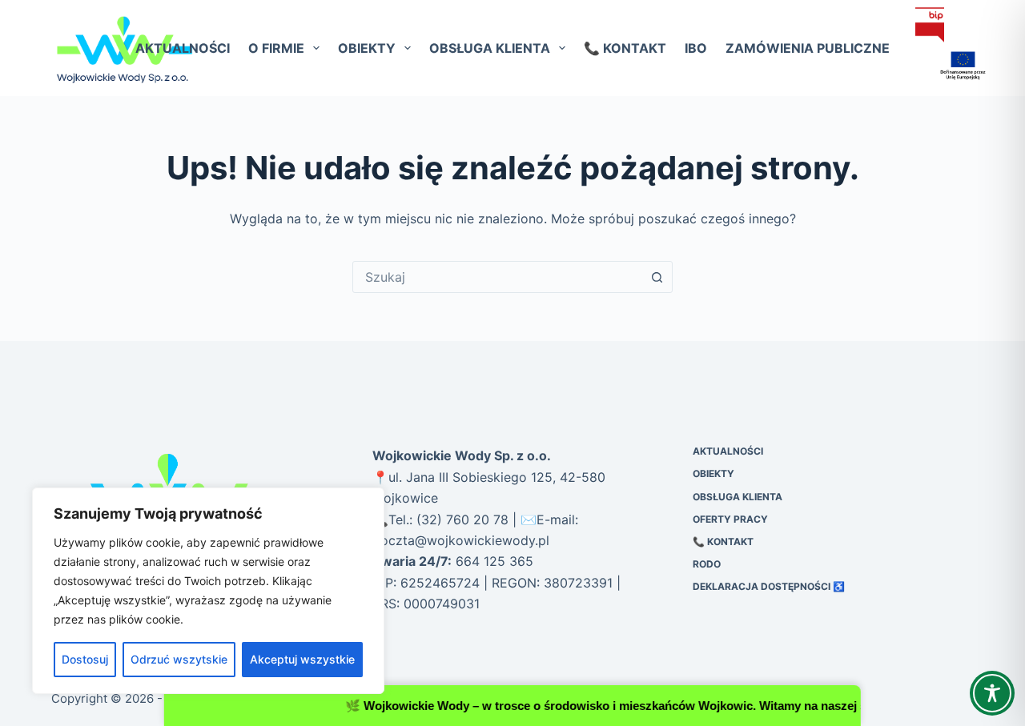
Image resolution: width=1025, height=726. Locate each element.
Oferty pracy (730, 519)
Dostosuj (85, 659)
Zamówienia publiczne (808, 48)
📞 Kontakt (625, 48)
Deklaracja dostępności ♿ (769, 586)
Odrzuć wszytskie (179, 659)
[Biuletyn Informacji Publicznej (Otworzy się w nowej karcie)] (929, 24)
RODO (707, 564)
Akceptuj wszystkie (302, 659)
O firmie (276, 48)
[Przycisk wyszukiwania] (656, 277)
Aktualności (182, 48)
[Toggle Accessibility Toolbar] (992, 693)
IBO (696, 48)
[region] (208, 590)
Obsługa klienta (489, 48)
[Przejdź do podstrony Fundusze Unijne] (944, 66)
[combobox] (497, 277)
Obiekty (367, 48)
